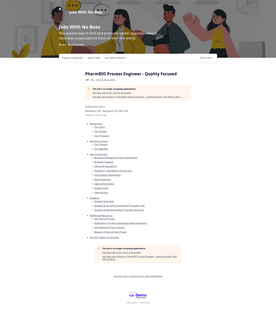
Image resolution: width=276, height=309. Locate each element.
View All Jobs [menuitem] (101, 192)
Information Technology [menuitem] (107, 175)
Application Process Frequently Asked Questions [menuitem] (120, 223)
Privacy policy (131, 302)
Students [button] (94, 198)
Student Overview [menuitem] (104, 201)
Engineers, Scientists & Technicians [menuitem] (113, 170)
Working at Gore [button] (99, 141)
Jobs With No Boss (86, 12)
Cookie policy (144, 302)
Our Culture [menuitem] (100, 144)
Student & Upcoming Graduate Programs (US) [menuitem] (119, 205)
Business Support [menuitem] (103, 162)
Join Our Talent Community (104, 237)
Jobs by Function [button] (99, 154)
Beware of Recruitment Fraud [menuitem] (110, 232)
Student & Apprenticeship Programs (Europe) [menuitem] (119, 210)
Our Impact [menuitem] (100, 131)
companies (72, 57)
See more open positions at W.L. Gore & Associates (138, 276)
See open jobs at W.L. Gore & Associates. (112, 92)
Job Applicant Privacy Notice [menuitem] (109, 227)
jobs (94, 57)
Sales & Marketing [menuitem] (104, 183)
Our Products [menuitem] (101, 135)
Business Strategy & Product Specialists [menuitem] (115, 157)
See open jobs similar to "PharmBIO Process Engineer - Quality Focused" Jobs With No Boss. (137, 96)
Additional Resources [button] (101, 215)
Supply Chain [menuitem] (101, 188)
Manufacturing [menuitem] (102, 179)
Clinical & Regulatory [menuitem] (105, 166)
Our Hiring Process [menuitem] (104, 218)
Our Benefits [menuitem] (101, 148)
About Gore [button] (96, 123)
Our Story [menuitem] (99, 127)
